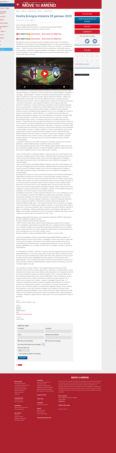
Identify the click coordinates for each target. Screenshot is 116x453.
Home (18, 11)
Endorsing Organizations (21, 388)
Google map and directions (24, 314)
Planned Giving (40, 412)
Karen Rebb (78, 64)
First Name (21, 328)
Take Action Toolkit (41, 383)
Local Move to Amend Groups (22, 385)
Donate (87, 26)
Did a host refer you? (23, 347)
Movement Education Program (44, 389)
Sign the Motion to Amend (87, 20)
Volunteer (87, 14)
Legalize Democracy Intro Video (45, 387)
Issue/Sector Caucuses (20, 387)
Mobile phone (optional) (52, 334)
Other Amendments (19, 409)
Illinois (40, 11)
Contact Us (17, 394)
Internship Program (19, 420)
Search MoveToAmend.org (44, 417)
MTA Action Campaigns (20, 418)
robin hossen (26, 20)
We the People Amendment (21, 407)
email (6, 53)
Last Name (48, 328)
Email (19, 334)
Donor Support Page (42, 413)
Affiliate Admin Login (64, 405)
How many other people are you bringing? (29, 344)
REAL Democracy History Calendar (45, 391)
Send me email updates (26, 341)
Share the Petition (19, 416)
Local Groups (32, 11)
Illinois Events (48, 11)
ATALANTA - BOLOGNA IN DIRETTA (46, 34)
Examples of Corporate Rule (44, 385)
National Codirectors (20, 390)
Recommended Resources (43, 382)
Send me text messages (54, 341)
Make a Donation (41, 410)
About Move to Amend (20, 383)
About (24, 11)
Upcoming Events (19, 401)
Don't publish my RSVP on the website (30, 353)
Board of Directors (19, 392)
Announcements (19, 399)
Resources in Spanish (42, 404)
